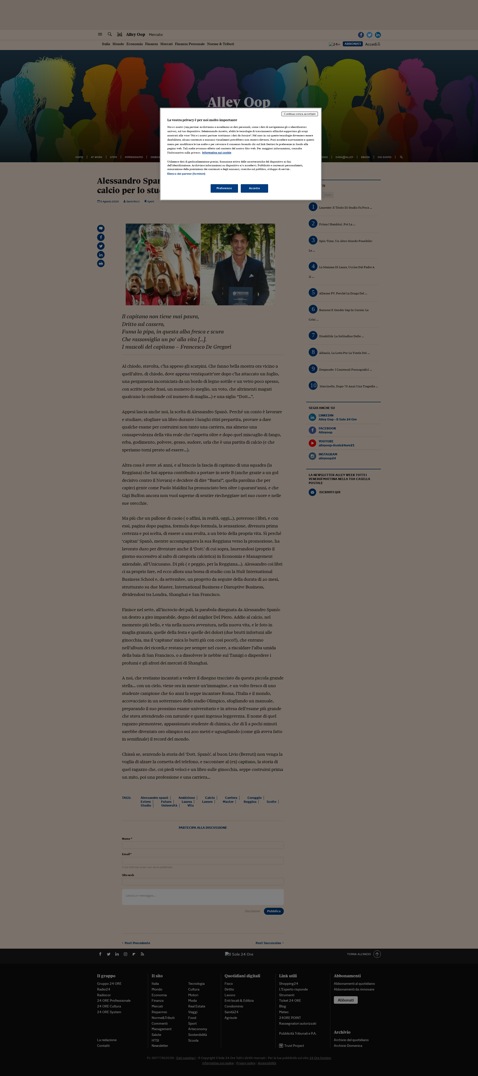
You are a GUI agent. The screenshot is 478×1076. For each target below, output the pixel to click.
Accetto (254, 188)
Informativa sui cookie (216, 152)
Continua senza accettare (300, 113)
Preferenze (224, 188)
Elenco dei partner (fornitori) (186, 173)
